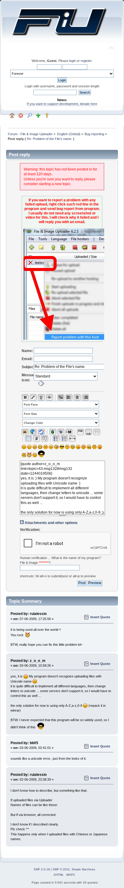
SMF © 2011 (61, 869)
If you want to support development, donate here (62, 104)
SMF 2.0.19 (42, 869)
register (86, 61)
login (72, 61)
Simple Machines (83, 869)
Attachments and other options (51, 523)
